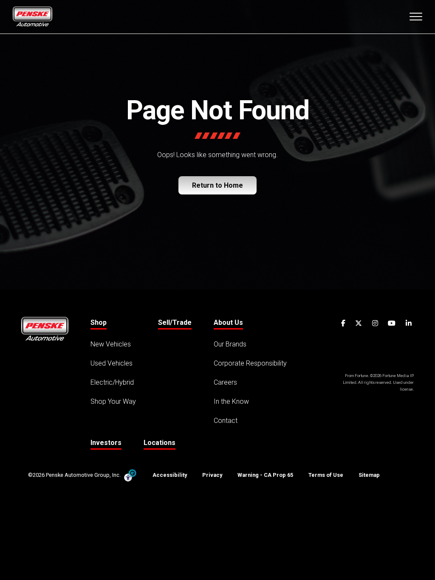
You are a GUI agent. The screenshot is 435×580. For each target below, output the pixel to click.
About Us (228, 322)
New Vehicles (110, 344)
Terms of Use (325, 475)
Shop (98, 322)
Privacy (212, 475)
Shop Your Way (113, 401)
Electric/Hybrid (112, 382)
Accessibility (170, 475)
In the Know (231, 401)
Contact (225, 421)
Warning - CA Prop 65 (265, 475)
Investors (105, 443)
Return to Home (217, 185)
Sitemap (369, 475)
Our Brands (230, 344)
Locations (159, 443)
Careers (225, 382)
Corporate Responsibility (250, 363)
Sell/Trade (175, 322)
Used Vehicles (111, 363)
